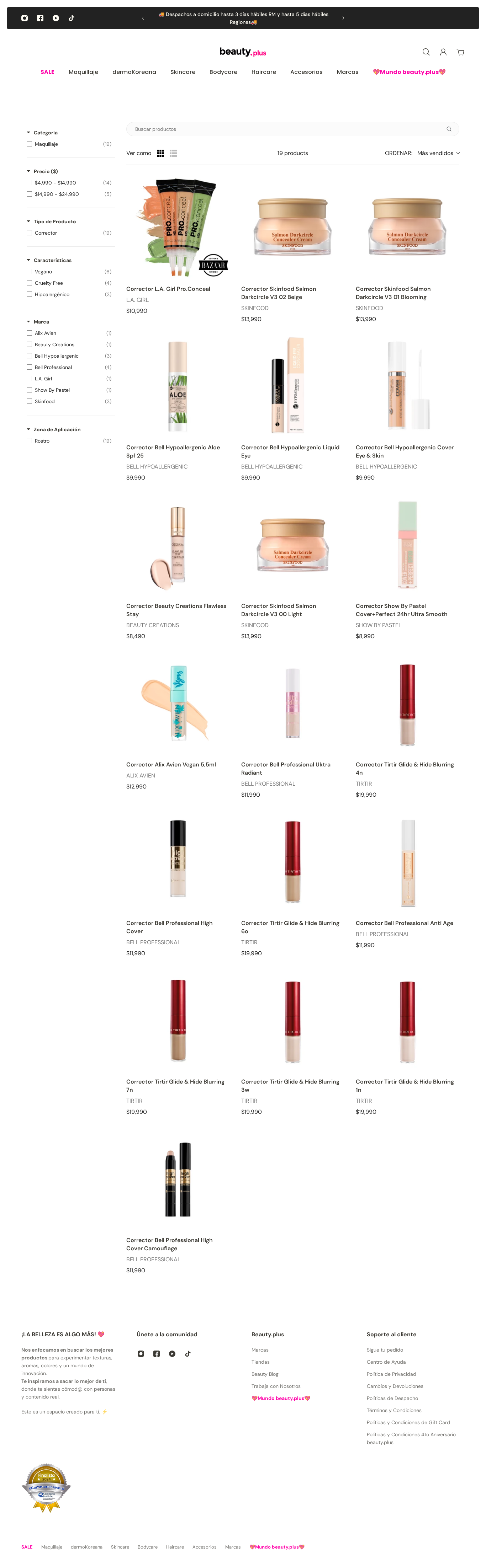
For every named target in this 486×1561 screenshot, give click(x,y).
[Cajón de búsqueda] (426, 52)
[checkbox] (69, 144)
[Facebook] (40, 18)
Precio (46, 171)
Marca (41, 322)
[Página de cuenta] (443, 52)
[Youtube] (56, 18)
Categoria (46, 132)
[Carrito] (460, 52)
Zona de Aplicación (57, 429)
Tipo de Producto (55, 221)
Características (53, 260)
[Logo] (243, 52)
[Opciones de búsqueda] (451, 129)
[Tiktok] (71, 18)
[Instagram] (24, 18)
